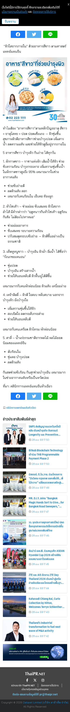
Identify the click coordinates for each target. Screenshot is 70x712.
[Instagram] (43, 680)
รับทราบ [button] (10, 21)
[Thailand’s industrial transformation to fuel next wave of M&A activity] (14, 630)
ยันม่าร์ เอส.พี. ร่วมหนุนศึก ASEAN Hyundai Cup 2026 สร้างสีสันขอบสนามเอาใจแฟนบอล (46, 554)
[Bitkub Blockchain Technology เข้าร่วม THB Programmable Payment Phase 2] (14, 458)
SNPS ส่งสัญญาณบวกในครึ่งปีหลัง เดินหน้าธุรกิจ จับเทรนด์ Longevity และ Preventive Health (44, 432)
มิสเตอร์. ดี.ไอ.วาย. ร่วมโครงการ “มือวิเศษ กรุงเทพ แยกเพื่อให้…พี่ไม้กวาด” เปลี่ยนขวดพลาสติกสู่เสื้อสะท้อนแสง (46, 480)
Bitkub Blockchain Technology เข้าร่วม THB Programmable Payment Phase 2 (46, 454)
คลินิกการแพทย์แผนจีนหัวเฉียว (21, 407)
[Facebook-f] (27, 680)
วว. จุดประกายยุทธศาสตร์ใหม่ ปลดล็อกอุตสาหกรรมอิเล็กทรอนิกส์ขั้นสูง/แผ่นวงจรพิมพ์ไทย (46, 526)
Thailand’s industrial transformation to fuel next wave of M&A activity (44, 626)
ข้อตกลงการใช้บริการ (44, 12)
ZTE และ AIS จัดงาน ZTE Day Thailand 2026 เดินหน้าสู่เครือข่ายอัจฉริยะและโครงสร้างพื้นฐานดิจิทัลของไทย (46, 580)
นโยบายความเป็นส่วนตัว (14, 12)
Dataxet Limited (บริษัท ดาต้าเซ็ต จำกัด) (45, 702)
